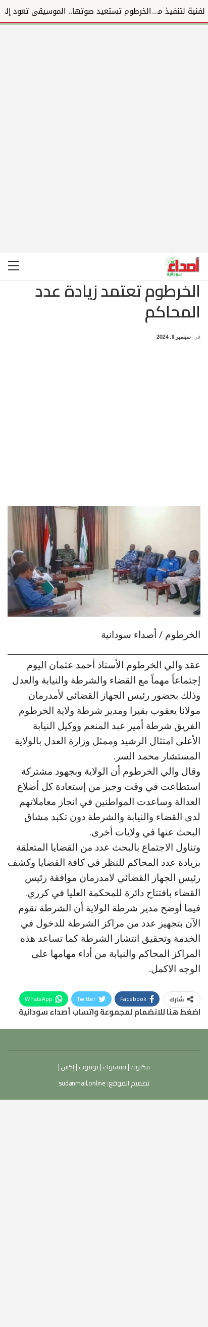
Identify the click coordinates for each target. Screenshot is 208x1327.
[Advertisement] (104, 129)
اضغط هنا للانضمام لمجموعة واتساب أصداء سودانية (109, 1011)
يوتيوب (87, 1067)
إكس (67, 1067)
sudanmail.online (82, 1083)
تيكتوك (139, 1067)
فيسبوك (113, 1067)
